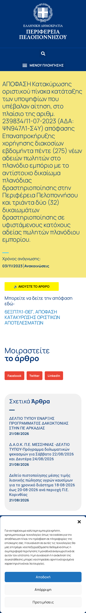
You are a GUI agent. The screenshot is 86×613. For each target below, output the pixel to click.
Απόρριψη (43, 589)
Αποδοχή (43, 577)
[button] (79, 521)
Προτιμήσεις (43, 602)
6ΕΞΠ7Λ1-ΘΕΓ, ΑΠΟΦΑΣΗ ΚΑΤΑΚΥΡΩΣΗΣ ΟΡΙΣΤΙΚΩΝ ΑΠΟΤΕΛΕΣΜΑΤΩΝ (32, 317)
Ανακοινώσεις (36, 265)
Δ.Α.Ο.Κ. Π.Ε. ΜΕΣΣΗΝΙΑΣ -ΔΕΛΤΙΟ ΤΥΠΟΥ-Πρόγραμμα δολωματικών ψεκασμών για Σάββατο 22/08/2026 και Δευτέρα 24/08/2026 (41, 451)
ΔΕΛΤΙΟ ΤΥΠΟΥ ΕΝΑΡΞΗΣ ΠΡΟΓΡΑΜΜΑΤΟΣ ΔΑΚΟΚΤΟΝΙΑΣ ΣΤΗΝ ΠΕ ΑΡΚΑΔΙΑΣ (39, 423)
